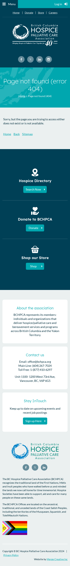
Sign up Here (33, 421)
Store (41, 12)
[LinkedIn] (39, 59)
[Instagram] (48, 59)
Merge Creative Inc (57, 559)
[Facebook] (21, 59)
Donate (29, 12)
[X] (30, 59)
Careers (53, 12)
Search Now (33, 189)
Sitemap (27, 134)
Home (16, 12)
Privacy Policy (11, 555)
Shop (33, 266)
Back (17, 134)
